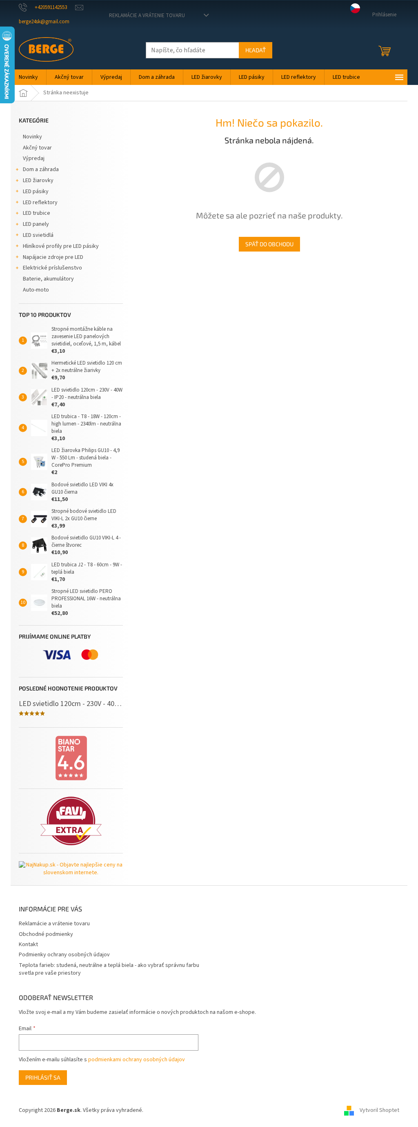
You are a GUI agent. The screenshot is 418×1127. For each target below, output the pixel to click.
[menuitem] (28, 77)
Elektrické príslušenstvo (52, 268)
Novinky (32, 137)
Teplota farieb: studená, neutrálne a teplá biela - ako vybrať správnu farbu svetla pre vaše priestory (109, 969)
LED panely (36, 224)
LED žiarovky (38, 180)
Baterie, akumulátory (48, 279)
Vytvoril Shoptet (379, 1110)
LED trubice (36, 213)
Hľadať (255, 50)
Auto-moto (36, 290)
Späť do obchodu (269, 244)
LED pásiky (36, 191)
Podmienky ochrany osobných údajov (64, 955)
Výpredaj (33, 158)
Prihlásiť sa (42, 1077)
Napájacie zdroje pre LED (53, 257)
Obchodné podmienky (46, 934)
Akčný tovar (37, 148)
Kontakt (28, 944)
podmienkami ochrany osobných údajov (136, 1060)
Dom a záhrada (41, 169)
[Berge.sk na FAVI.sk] (71, 821)
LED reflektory (40, 202)
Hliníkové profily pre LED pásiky (61, 246)
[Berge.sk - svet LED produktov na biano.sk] (71, 758)
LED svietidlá (38, 235)
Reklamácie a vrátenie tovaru (147, 15)
